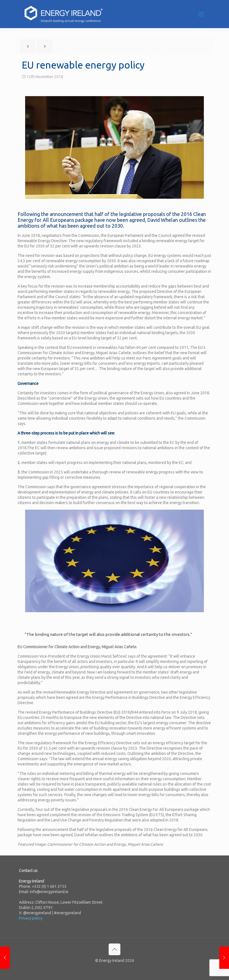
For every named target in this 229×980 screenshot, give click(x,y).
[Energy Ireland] (63, 14)
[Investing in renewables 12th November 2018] (5, 958)
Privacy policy (30, 918)
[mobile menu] (201, 14)
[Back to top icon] (114, 949)
